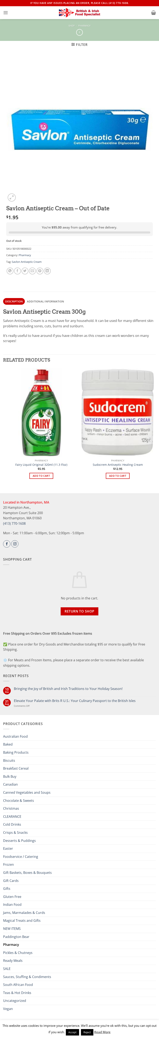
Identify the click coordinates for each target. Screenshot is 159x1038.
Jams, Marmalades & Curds (24, 912)
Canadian (10, 784)
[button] (5, 12)
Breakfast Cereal (16, 768)
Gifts (6, 888)
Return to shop (79, 611)
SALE (7, 968)
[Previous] (5, 427)
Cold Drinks (12, 824)
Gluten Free (12, 896)
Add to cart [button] (41, 475)
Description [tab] (14, 301)
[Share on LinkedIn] (47, 271)
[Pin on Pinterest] (39, 271)
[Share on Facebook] (17, 271)
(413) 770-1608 (14, 523)
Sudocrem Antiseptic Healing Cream (118, 465)
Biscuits (9, 760)
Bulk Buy (9, 776)
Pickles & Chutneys (18, 952)
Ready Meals (13, 960)
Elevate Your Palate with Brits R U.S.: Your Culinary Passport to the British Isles (75, 701)
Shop (72, 25)
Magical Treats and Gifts (22, 920)
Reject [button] (87, 1032)
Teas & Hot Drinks (17, 992)
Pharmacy (84, 25)
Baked (8, 744)
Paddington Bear (16, 936)
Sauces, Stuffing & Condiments (27, 976)
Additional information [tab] (45, 301)
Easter (8, 848)
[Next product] (79, 32)
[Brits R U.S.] (79, 12)
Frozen (8, 864)
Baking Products (16, 752)
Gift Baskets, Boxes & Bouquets (27, 872)
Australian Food (15, 736)
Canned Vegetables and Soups (27, 792)
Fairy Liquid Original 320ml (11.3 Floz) (41, 465)
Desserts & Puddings (19, 840)
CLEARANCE (12, 816)
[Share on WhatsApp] (10, 271)
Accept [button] (72, 1032)
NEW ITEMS (12, 928)
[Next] (154, 427)
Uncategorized (14, 1000)
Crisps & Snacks (15, 832)
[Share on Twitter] (25, 271)
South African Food (18, 984)
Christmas (11, 808)
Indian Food (12, 904)
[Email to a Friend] (32, 271)
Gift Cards (11, 880)
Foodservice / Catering (20, 856)
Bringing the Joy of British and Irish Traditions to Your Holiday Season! (68, 689)
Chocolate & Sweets (18, 800)
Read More (102, 1032)
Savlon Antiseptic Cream (27, 262)
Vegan (8, 1008)
